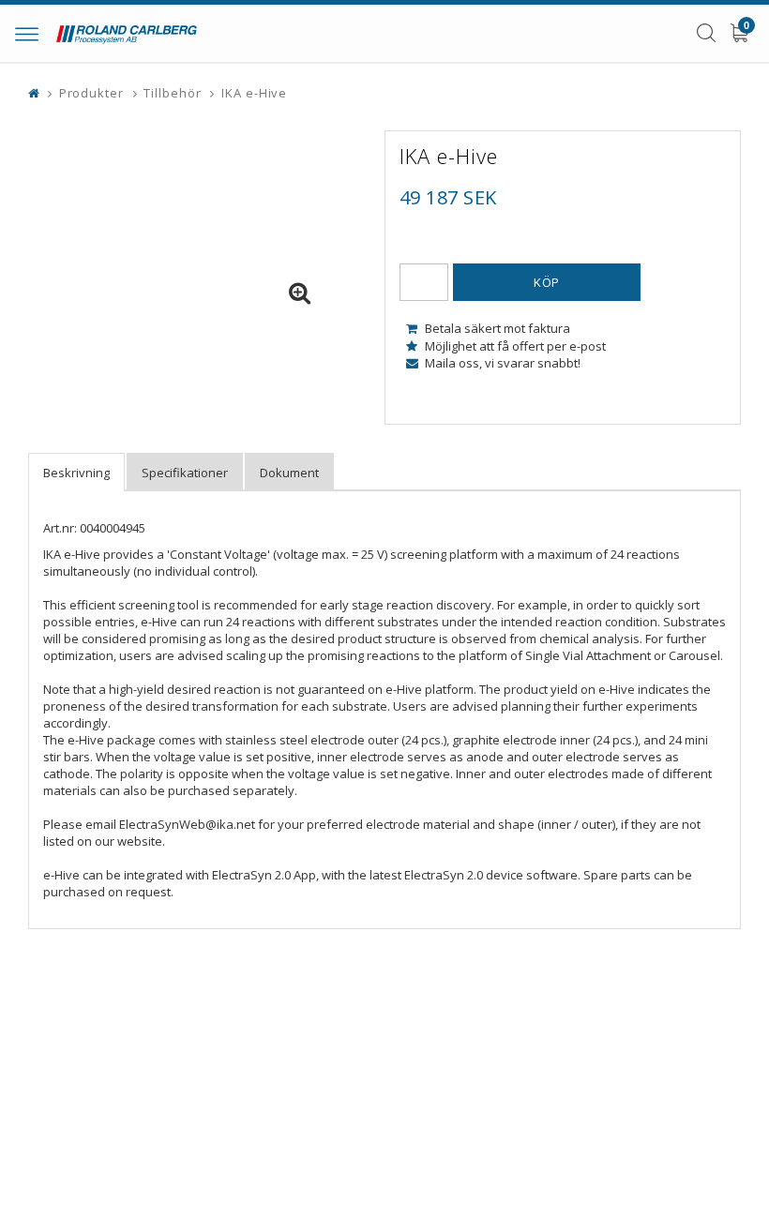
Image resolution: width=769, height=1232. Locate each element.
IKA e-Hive (254, 92)
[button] (300, 293)
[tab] (76, 472)
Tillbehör (172, 92)
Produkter (91, 92)
